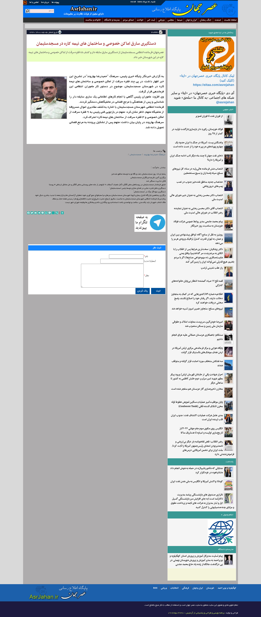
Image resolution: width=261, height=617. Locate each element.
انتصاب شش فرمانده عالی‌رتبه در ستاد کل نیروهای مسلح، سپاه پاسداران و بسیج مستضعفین (197, 171)
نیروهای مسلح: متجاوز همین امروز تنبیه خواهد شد (197, 309)
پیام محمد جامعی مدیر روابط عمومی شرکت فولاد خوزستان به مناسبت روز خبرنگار (198, 224)
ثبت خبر (151, 20)
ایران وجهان (197, 588)
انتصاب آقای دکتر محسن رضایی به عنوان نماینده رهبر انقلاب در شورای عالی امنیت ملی (198, 210)
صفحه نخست (230, 20)
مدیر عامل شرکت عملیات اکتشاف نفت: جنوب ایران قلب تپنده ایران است (197, 417)
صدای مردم (128, 20)
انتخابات (174, 588)
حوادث (140, 20)
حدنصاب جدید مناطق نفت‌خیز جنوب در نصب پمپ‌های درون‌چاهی (199, 184)
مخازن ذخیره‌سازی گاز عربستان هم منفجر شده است (197, 389)
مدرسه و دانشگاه (112, 20)
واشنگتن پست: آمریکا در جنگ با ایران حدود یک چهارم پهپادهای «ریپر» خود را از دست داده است (198, 145)
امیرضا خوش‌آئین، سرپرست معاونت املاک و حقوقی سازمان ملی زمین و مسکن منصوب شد (197, 324)
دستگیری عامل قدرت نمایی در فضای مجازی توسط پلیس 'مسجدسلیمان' (138, 188)
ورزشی (161, 20)
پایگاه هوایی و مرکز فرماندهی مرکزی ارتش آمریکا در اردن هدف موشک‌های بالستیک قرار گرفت (197, 350)
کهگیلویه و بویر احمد (227, 588)
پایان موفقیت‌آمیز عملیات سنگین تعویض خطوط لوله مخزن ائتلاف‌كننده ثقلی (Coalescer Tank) (197, 404)
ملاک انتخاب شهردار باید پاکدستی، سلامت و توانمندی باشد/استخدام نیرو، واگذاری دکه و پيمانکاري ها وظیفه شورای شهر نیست (115, 202)
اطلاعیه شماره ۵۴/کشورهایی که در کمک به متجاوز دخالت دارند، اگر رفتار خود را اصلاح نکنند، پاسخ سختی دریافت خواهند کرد (197, 298)
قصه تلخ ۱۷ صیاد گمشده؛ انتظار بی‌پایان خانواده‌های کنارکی (197, 283)
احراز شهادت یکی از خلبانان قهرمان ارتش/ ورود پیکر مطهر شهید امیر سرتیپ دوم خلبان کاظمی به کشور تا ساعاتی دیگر (196, 379)
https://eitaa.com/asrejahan (213, 84)
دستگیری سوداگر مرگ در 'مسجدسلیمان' (150, 192)
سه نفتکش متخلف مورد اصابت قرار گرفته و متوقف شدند (197, 363)
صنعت (218, 20)
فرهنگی (185, 588)
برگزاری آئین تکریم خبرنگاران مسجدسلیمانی (148, 178)
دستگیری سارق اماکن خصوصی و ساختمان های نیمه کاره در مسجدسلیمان (96, 43)
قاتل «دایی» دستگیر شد (156, 181)
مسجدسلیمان (135, 155)
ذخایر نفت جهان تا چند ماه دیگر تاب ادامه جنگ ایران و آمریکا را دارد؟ (196, 158)
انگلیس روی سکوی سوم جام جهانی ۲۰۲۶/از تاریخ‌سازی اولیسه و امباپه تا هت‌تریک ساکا (201, 431)
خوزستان (210, 588)
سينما (179, 20)
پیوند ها (55, 2)
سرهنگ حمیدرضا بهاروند (154, 155)
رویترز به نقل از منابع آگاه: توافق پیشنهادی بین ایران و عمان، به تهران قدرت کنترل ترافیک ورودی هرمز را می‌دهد (196, 239)
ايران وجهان (191, 20)
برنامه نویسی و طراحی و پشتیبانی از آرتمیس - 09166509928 (196, 613)
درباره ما (45, 2)
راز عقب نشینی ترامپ (212, 268)
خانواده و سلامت (93, 20)
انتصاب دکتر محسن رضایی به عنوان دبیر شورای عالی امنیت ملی (196, 197)
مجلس (171, 20)
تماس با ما (34, 2)
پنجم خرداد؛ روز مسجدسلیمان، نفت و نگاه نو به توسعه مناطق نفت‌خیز (138, 174)
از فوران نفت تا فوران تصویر (209, 116)
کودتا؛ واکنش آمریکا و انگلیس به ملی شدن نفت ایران (196, 481)
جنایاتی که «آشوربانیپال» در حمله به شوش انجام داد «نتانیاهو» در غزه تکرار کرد (196, 470)
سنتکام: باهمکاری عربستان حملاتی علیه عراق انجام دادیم (197, 337)
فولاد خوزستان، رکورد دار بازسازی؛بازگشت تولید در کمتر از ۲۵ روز (197, 131)
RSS (155, 588)
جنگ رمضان (205, 20)
